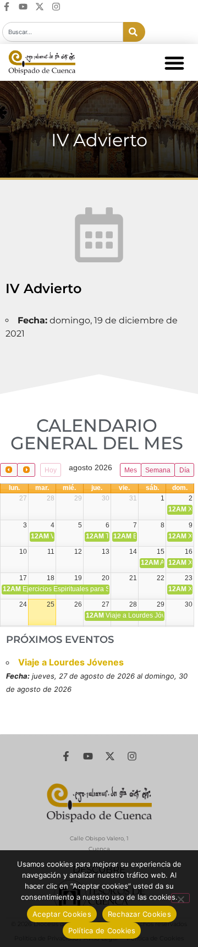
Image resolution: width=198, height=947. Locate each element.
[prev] (9, 470)
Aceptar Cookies (61, 914)
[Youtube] (23, 6)
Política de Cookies (102, 930)
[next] (26, 470)
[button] (174, 62)
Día (184, 470)
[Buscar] (134, 32)
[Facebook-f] (6, 6)
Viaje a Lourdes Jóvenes (71, 662)
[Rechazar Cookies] (180, 898)
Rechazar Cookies (139, 914)
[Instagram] (56, 6)
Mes (130, 470)
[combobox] (62, 32)
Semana (157, 470)
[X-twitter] (39, 6)
